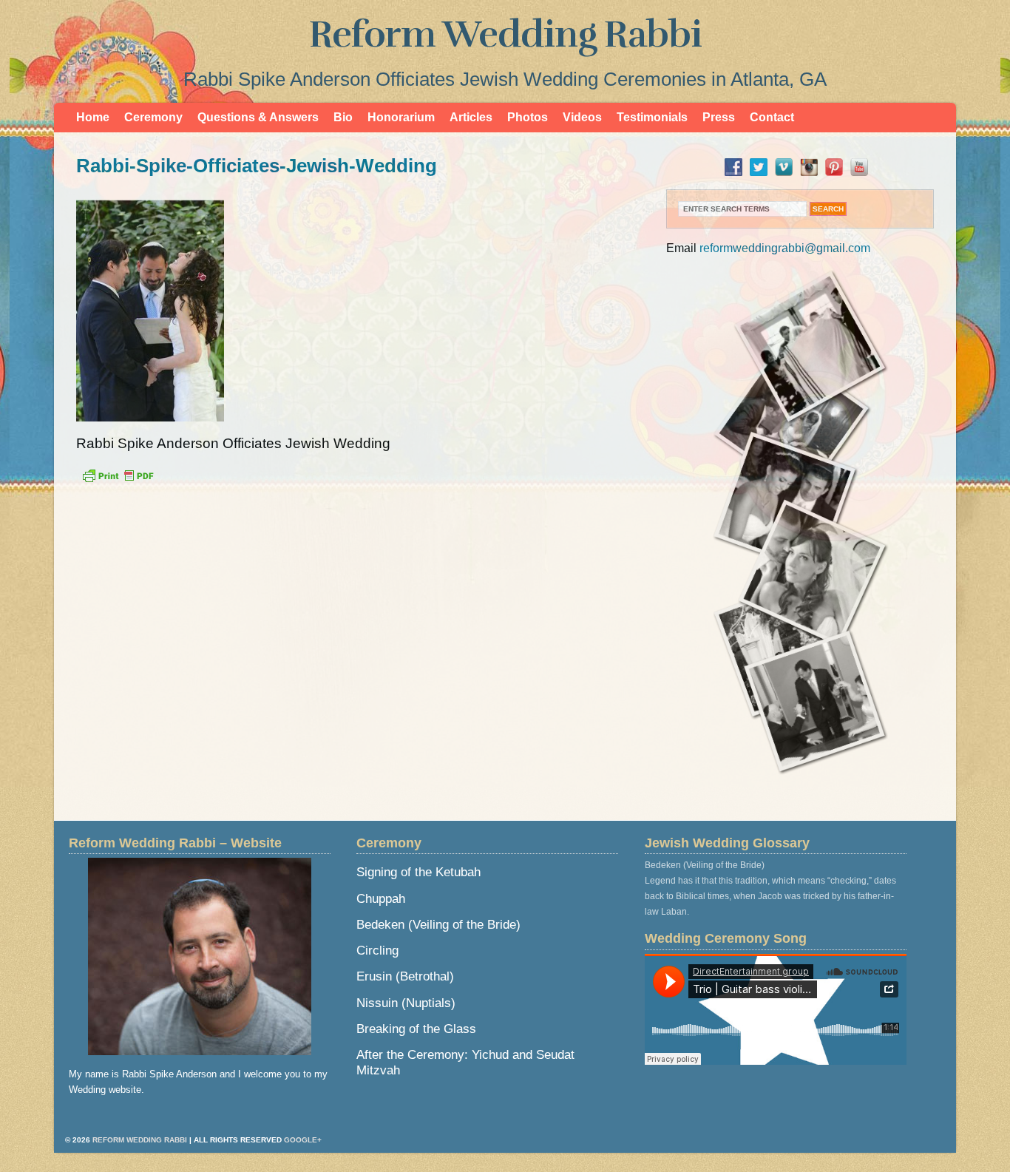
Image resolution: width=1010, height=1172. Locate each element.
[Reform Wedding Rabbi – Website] (200, 956)
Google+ (303, 1140)
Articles (471, 117)
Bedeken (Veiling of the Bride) (438, 925)
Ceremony (153, 117)
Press (718, 117)
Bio (343, 117)
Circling (377, 951)
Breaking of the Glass (416, 1029)
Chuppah (380, 899)
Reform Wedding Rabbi (505, 35)
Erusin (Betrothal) (405, 976)
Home (92, 117)
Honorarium (401, 117)
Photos (527, 117)
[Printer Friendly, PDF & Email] (117, 479)
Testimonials (652, 117)
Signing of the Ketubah (418, 872)
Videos (582, 117)
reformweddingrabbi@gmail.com (784, 248)
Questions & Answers (258, 117)
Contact (772, 117)
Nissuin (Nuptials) (405, 1003)
